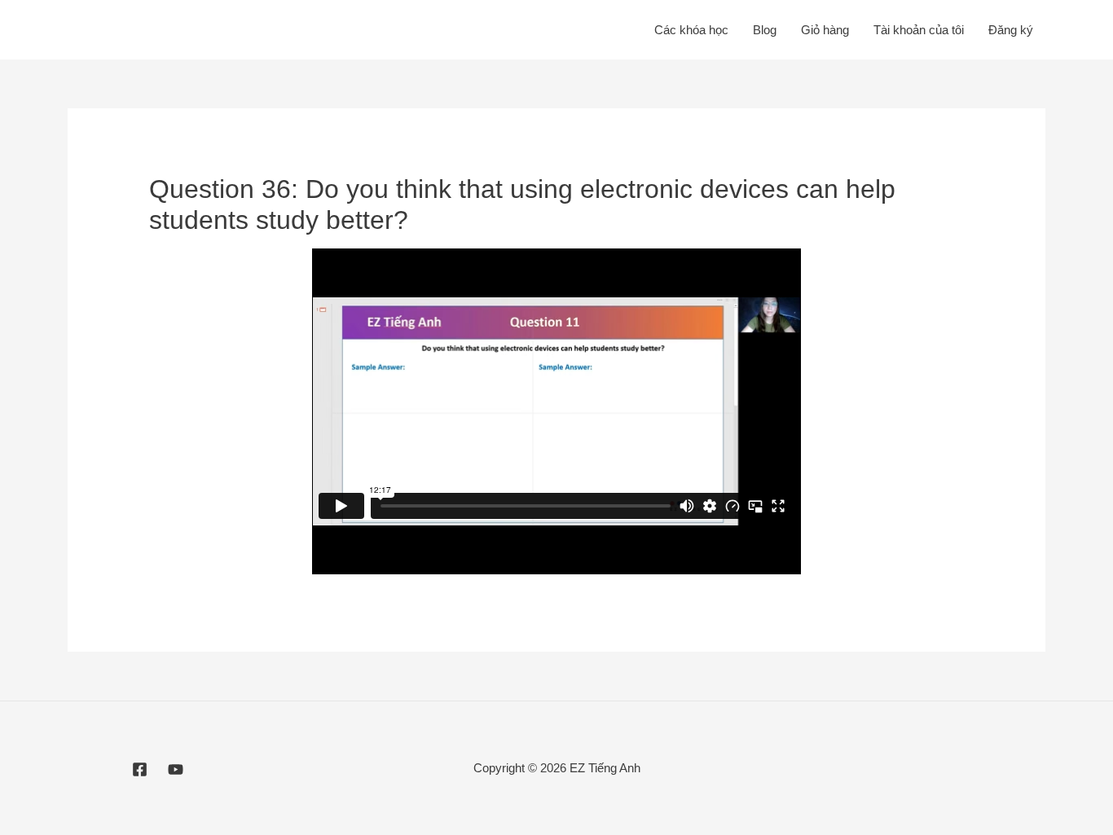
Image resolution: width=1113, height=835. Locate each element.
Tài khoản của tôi (918, 30)
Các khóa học (691, 30)
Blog (764, 30)
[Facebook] (139, 769)
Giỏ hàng (825, 30)
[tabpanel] (556, 411)
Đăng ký (1010, 30)
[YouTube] (175, 769)
